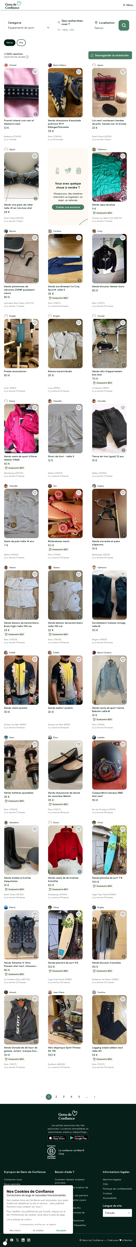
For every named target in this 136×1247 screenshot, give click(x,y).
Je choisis (38, 1230)
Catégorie (14, 22)
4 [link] (71, 1096)
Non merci (14, 1230)
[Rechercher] (124, 25)
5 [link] (79, 1096)
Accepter (61, 1230)
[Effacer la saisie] (84, 29)
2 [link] (56, 1096)
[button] (5, 1243)
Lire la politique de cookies (19, 1219)
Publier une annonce (68, 207)
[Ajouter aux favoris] (34, 71)
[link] (95, 1097)
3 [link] (64, 1096)
